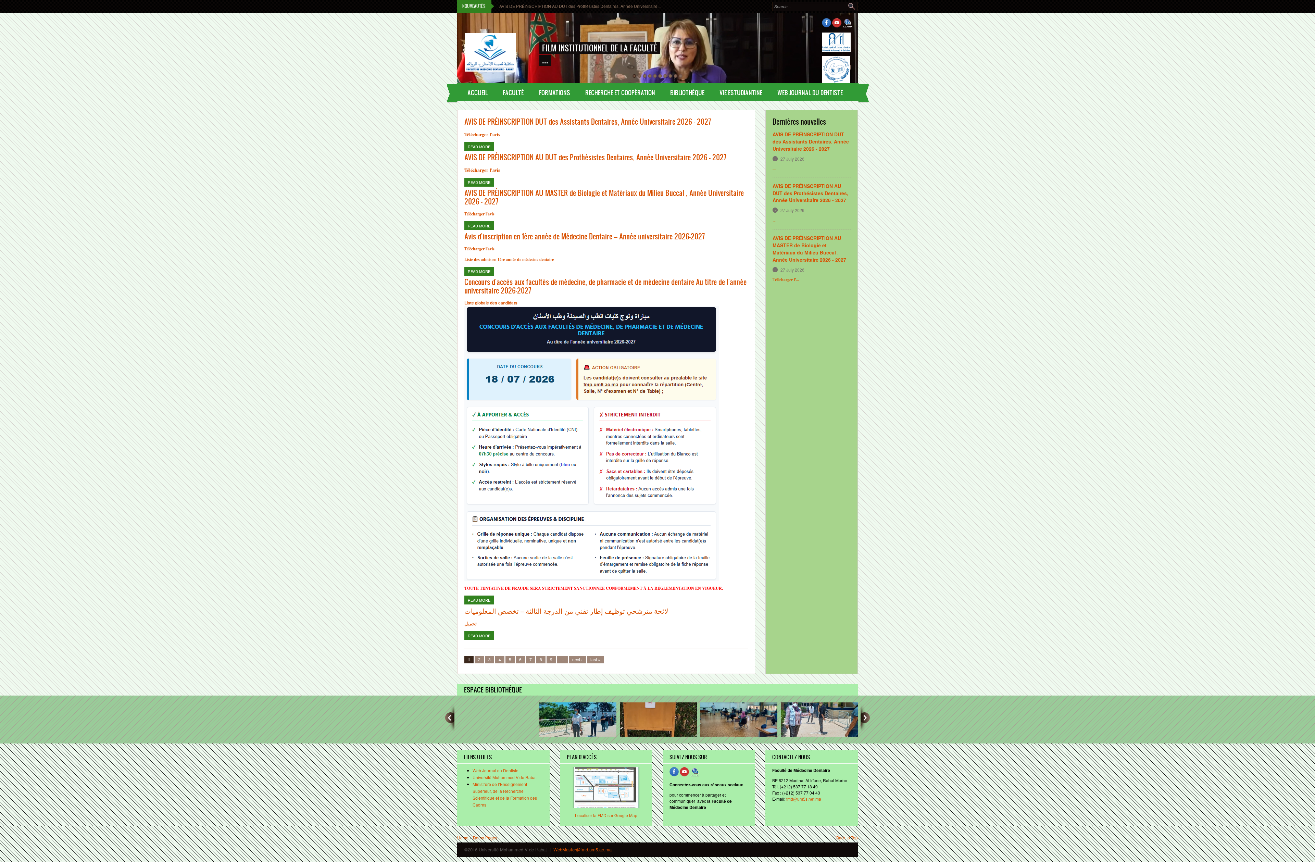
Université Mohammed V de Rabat (505, 777)
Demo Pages (485, 837)
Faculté (513, 92)
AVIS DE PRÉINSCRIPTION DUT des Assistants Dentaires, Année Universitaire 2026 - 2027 (587, 121)
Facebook (826, 22)
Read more (481, 146)
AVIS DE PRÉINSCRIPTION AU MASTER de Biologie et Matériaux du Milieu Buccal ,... (579, 6)
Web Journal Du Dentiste (810, 92)
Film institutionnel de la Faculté (599, 47)
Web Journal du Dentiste (495, 770)
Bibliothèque (687, 92)
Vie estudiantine (740, 92)
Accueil (477, 92)
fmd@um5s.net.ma (803, 799)
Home (462, 837)
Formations (554, 92)
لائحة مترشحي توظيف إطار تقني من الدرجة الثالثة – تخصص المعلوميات (566, 610)
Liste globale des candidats (490, 303)
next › (577, 659)
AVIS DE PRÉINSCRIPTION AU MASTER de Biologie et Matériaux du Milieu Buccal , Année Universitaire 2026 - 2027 (604, 197)
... (775, 220)
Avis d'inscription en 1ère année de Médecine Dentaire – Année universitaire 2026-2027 (584, 236)
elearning (847, 22)
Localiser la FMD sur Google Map (606, 815)
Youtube (836, 22)
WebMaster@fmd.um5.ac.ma (582, 849)
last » (595, 659)
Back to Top (847, 837)
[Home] (490, 46)
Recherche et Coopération (620, 92)
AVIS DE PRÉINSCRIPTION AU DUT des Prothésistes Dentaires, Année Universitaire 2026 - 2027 (595, 157)
